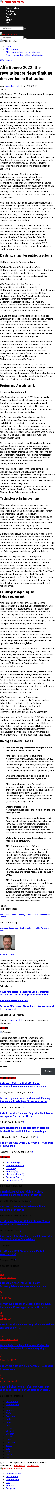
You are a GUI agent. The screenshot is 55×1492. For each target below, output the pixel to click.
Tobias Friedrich (11, 86)
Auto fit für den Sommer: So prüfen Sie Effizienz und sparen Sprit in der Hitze (27, 1114)
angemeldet (16, 1019)
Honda (9, 1454)
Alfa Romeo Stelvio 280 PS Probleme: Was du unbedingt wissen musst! (25, 1223)
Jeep (8, 1457)
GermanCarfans (12, 8)
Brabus (9, 1419)
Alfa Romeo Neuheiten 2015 (14, 1000)
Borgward (10, 1416)
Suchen (4, 1066)
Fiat (8, 1448)
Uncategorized (14, 1180)
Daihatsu (10, 1442)
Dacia (8, 1439)
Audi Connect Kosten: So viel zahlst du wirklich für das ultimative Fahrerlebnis (26, 1238)
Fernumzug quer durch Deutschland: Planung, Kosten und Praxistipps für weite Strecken (25, 1100)
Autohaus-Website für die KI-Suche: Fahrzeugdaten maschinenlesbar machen (23, 1085)
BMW (8, 1413)
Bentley (9, 20)
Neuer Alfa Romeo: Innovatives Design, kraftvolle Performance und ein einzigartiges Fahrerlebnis (25, 993)
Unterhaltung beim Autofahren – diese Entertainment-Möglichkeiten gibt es (21, 1193)
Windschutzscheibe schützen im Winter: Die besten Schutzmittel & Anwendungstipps (24, 1129)
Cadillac (10, 1430)
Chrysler (10, 1433)
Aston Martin (11, 14)
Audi (8, 17)
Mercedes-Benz (15, 1174)
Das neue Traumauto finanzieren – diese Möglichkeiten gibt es (22, 1208)
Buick (8, 1424)
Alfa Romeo (11, 11)
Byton (9, 1427)
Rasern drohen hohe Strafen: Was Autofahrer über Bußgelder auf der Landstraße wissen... (25, 1388)
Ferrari (9, 1445)
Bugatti (9, 1421)
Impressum (19, 1465)
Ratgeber (9, 23)
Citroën (9, 1436)
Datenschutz (33, 1465)
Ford (8, 1451)
